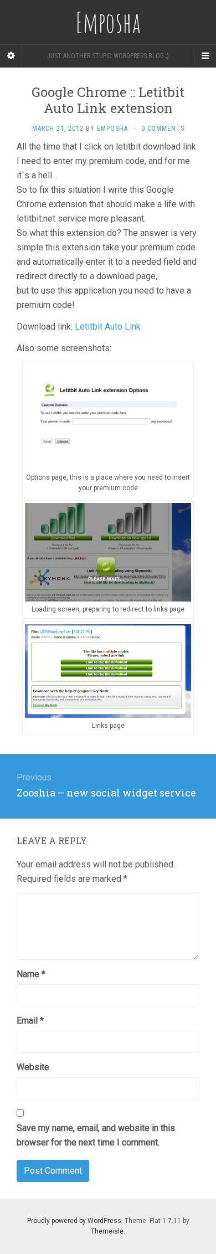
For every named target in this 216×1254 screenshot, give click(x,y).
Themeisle (107, 1231)
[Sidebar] (11, 56)
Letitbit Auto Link (108, 326)
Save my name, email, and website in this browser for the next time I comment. (96, 1135)
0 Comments (162, 128)
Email (30, 1020)
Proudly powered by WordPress (74, 1221)
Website (33, 1067)
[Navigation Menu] (205, 56)
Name (31, 974)
